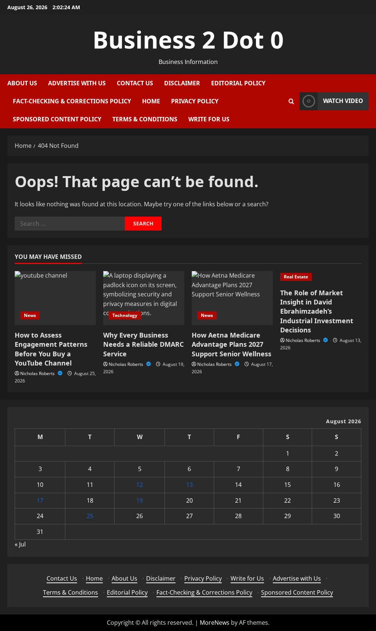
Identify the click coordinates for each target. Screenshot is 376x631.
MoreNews (214, 622)
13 (189, 485)
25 (90, 516)
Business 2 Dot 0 (188, 40)
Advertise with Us (77, 83)
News (30, 315)
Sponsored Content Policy (57, 119)
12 (139, 485)
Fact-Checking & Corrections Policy (72, 101)
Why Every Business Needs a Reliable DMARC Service (143, 344)
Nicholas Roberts (38, 373)
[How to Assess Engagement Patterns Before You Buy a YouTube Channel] (55, 298)
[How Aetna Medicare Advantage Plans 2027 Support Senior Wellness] (232, 298)
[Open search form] (291, 101)
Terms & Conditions (144, 119)
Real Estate (296, 277)
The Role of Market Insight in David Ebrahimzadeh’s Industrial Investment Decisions (316, 311)
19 (139, 500)
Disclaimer (182, 83)
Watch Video (343, 101)
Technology (124, 315)
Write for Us (208, 119)
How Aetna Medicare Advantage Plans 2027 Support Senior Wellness (231, 344)
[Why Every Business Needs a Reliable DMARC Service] (143, 298)
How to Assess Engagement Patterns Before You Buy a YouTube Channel (51, 349)
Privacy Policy (194, 101)
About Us (22, 83)
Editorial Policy (238, 83)
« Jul (20, 544)
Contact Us (135, 83)
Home (151, 101)
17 (40, 500)
